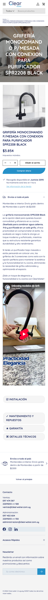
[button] (44, 4)
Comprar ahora (24, 171)
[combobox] (24, 11)
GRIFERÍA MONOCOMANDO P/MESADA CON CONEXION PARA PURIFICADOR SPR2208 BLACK (23, 21)
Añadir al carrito (32, 163)
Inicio (5, 19)
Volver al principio (24, 479)
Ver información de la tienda (18, 186)
